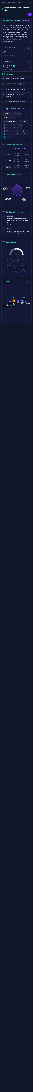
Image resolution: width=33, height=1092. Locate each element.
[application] (16, 191)
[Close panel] (30, 2)
